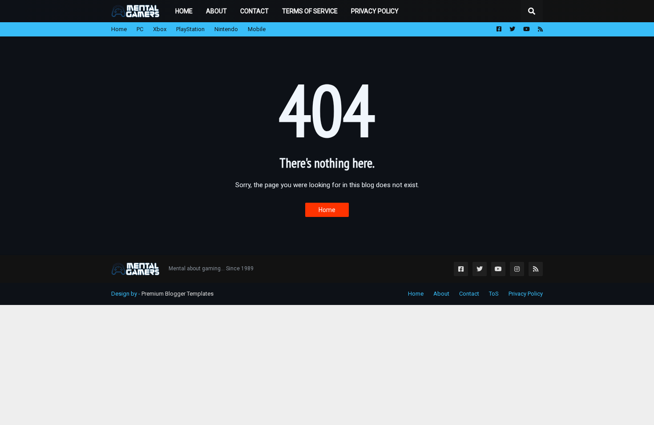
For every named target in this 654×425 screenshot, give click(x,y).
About (441, 293)
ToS (494, 293)
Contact (469, 293)
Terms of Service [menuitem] (310, 11)
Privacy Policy (526, 293)
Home (119, 29)
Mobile (257, 29)
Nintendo (226, 29)
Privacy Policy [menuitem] (375, 11)
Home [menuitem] (184, 11)
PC (140, 29)
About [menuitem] (216, 11)
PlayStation (190, 29)
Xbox (159, 29)
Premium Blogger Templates (177, 293)
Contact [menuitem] (254, 11)
